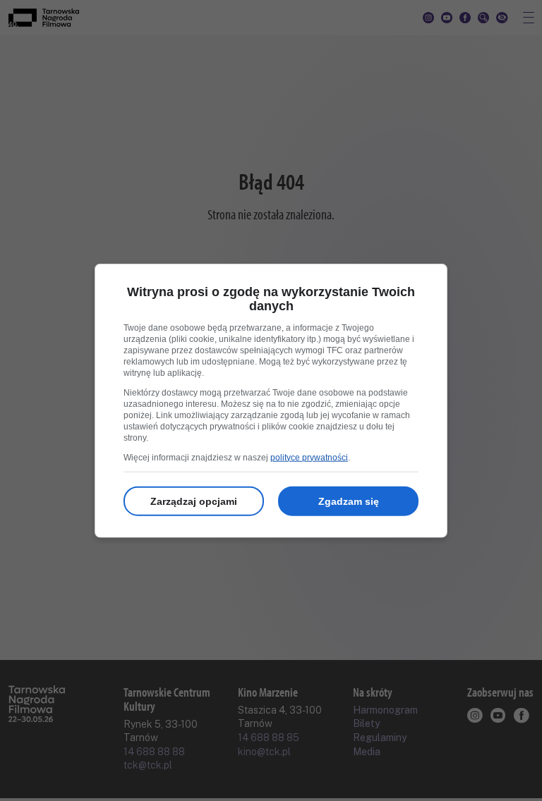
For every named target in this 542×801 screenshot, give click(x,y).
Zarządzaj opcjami (193, 500)
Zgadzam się (348, 500)
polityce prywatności (309, 457)
